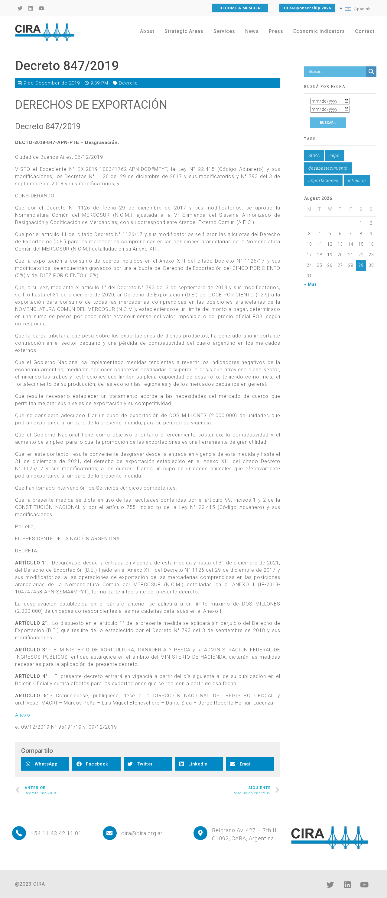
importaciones (323, 180)
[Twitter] (330, 884)
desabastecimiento (328, 168)
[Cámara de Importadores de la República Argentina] (44, 32)
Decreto (128, 83)
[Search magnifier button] (371, 71)
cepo (335, 155)
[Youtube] (364, 884)
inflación (357, 180)
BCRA (314, 155)
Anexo (22, 715)
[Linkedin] (347, 884)
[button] (45, 764)
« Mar (310, 284)
